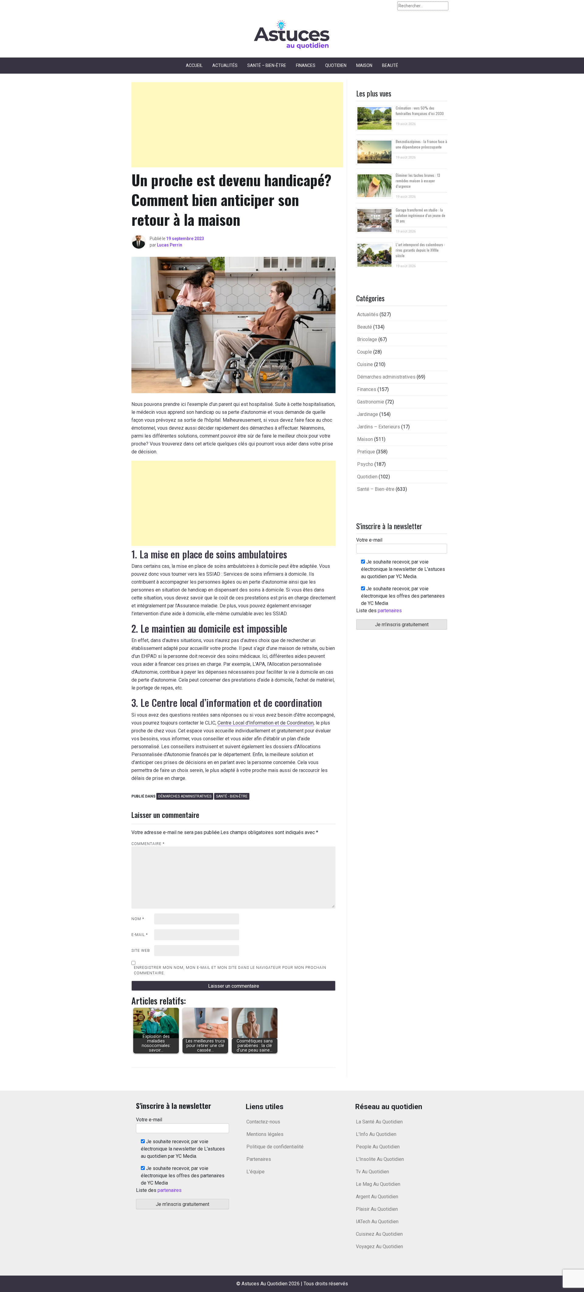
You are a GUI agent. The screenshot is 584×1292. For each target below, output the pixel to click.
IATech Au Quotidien (377, 1221)
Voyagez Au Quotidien (379, 1246)
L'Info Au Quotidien (376, 1134)
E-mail (139, 935)
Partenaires (258, 1159)
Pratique (366, 452)
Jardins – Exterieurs (378, 427)
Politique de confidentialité (275, 1147)
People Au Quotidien (378, 1147)
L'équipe (255, 1172)
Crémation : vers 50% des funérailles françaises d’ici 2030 (420, 110)
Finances (305, 65)
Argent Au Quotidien (377, 1196)
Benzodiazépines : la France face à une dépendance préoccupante (421, 144)
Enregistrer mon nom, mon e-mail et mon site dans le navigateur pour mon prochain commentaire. (230, 970)
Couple (364, 352)
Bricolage (367, 339)
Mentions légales (264, 1134)
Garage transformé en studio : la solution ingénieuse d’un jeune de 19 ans (420, 215)
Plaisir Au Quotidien (377, 1209)
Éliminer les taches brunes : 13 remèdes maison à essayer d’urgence (418, 181)
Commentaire (148, 844)
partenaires (390, 610)
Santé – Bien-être (266, 65)
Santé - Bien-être (232, 796)
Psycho (365, 464)
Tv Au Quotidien (372, 1172)
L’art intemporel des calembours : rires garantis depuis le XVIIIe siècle (420, 250)
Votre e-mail (369, 540)
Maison (364, 65)
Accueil (194, 65)
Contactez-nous (263, 1122)
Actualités (225, 65)
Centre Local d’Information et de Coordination (265, 723)
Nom (137, 919)
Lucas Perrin (169, 245)
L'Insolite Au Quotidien (380, 1159)
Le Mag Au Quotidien (378, 1184)
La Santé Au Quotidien (379, 1122)
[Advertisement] (237, 124)
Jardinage (367, 414)
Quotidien (335, 65)
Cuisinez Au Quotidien (379, 1234)
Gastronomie (370, 402)
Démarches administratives (184, 796)
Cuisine (365, 364)
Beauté (390, 65)
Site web (140, 950)
